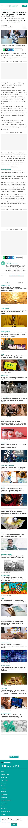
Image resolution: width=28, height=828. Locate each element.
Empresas (3, 783)
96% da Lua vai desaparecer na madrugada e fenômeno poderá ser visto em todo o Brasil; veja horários (14, 177)
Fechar (14, 824)
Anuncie (3, 805)
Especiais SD (4, 797)
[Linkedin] (8, 766)
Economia (20, 275)
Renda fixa (3, 791)
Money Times (4, 808)
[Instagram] (2, 766)
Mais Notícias (14, 756)
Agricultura (13, 275)
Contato (3, 814)
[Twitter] (16, 766)
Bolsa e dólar (4, 777)
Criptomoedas (4, 780)
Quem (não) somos (5, 811)
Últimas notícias (5, 774)
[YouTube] (5, 766)
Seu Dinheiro (4, 25)
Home (2, 771)
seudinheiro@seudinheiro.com (12, 263)
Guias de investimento (6, 800)
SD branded (3, 803)
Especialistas (4, 794)
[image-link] (14, 298)
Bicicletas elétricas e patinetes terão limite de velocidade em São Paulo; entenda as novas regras (13, 171)
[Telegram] (13, 766)
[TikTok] (10, 766)
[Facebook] (18, 766)
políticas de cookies (6, 822)
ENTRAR (24, 5)
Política (3, 785)
